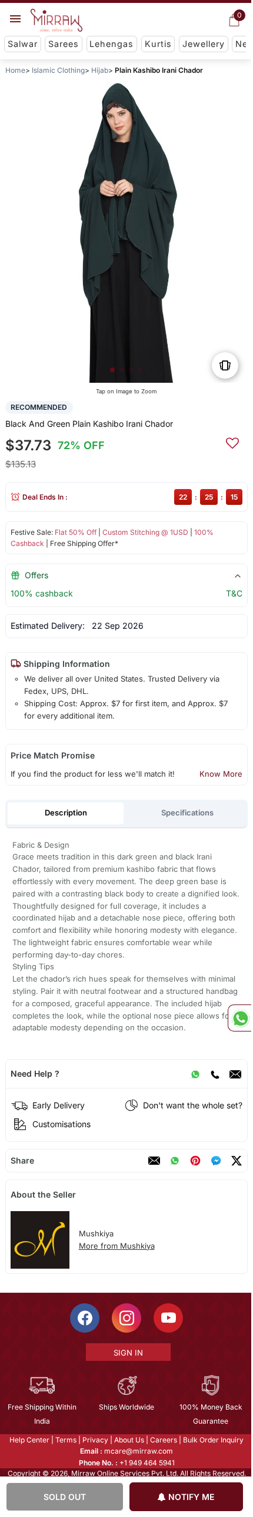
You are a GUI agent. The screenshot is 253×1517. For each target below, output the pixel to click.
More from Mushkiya (117, 1245)
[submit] (232, 441)
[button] (112, 370)
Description (66, 812)
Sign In (127, 1352)
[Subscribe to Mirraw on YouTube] (167, 1318)
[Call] (214, 1073)
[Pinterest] (195, 1161)
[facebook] (216, 1161)
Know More (220, 773)
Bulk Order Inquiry (212, 1439)
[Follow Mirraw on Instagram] (126, 1318)
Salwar (23, 44)
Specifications (187, 812)
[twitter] (236, 1161)
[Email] (235, 1073)
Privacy (95, 1439)
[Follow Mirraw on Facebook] (84, 1318)
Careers (163, 1439)
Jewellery (203, 44)
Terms (65, 1439)
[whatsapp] (175, 1161)
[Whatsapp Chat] (239, 1017)
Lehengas (111, 44)
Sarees (63, 44)
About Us (129, 1439)
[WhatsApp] (195, 1073)
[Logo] (56, 20)
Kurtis (158, 44)
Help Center (29, 1439)
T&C (234, 593)
